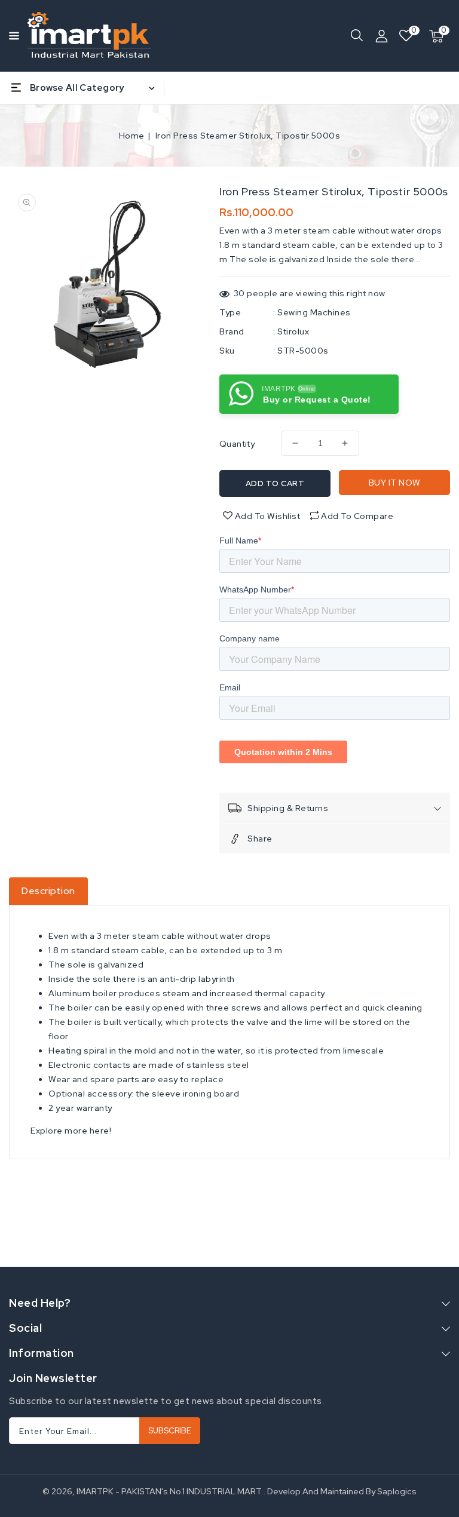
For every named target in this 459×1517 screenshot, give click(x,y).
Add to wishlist (266, 516)
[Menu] (12, 35)
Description (48, 891)
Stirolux (293, 331)
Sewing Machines (314, 312)
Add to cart (275, 483)
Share (260, 838)
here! (101, 1130)
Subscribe (169, 1431)
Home (132, 135)
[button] (12, 34)
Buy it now (395, 482)
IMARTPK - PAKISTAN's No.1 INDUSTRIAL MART (169, 1491)
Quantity (237, 443)
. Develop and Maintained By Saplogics (340, 1491)
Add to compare (357, 516)
